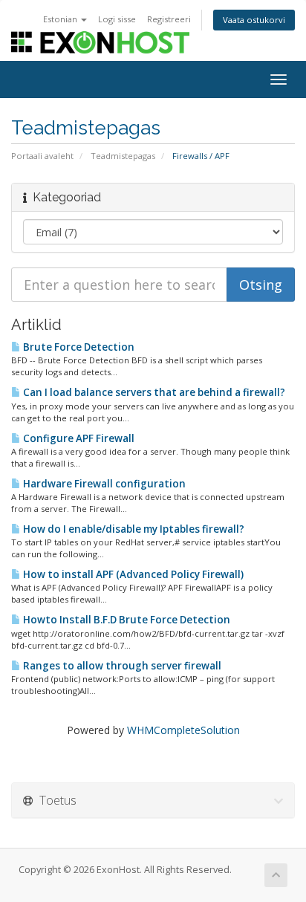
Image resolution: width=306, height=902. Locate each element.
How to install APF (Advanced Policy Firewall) (132, 574)
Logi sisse (117, 19)
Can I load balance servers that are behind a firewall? (153, 392)
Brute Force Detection (77, 347)
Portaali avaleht (42, 155)
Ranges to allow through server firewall (121, 665)
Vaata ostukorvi (254, 19)
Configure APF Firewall (77, 438)
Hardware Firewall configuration (103, 483)
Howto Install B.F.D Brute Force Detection (125, 619)
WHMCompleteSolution (183, 730)
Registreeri (169, 19)
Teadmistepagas (123, 155)
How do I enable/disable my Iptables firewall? (132, 529)
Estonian (61, 19)
